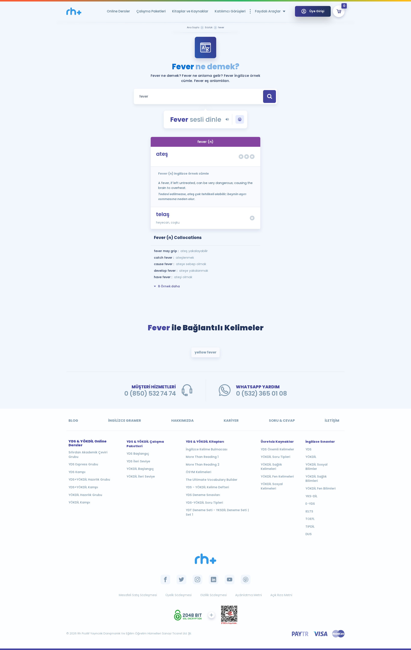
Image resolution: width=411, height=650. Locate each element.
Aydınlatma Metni (248, 595)
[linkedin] (213, 579)
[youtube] (229, 579)
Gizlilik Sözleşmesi (213, 595)
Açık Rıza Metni (281, 595)
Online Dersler (118, 11)
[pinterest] (245, 579)
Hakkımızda (182, 420)
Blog (73, 420)
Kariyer (231, 420)
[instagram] (197, 579)
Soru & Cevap (282, 420)
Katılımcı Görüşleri (230, 11)
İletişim (332, 420)
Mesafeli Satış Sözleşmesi (138, 595)
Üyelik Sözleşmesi (178, 595)
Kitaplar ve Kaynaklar (190, 11)
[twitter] (181, 579)
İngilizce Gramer (124, 420)
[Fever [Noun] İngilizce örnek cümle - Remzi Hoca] (73, 11)
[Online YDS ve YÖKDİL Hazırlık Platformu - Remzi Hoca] (205, 559)
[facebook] (165, 579)
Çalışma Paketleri (151, 11)
